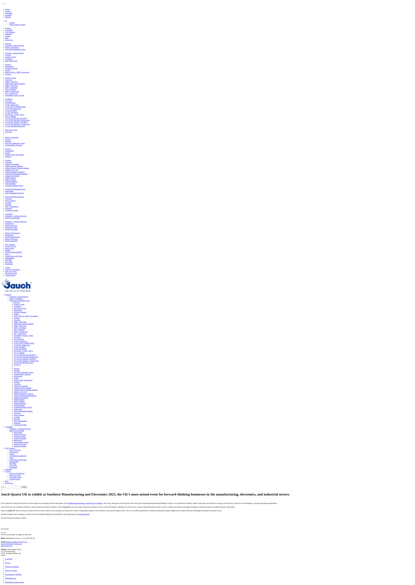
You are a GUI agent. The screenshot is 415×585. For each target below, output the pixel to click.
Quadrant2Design (83, 514)
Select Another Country (18, 25)
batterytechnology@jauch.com (11, 544)
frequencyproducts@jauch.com (16, 542)
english (12, 23)
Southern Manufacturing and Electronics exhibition (85, 503)
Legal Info (8, 559)
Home (7, 9)
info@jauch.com (6, 546)
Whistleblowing (10, 578)
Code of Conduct (11, 571)
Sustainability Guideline (13, 574)
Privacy (7, 563)
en (6, 21)
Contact (7, 11)
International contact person (14, 582)
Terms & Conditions (12, 567)
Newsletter (9, 13)
